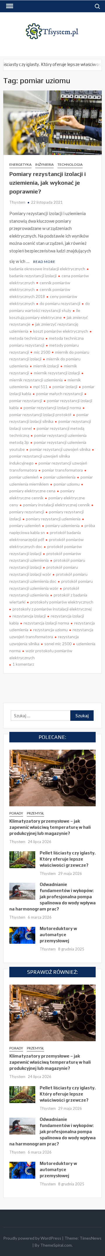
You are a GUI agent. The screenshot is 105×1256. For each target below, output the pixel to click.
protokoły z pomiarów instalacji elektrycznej (52, 608)
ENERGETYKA (20, 164)
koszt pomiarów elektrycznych (60, 331)
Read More (44, 261)
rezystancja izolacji (29, 615)
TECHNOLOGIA (70, 164)
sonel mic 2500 (57, 643)
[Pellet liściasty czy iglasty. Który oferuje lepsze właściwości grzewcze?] (22, 858)
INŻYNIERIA (44, 164)
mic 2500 (42, 352)
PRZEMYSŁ (35, 813)
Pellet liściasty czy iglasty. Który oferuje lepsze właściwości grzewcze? (68, 859)
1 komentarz (23, 664)
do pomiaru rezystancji (60, 303)
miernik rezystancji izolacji (57, 372)
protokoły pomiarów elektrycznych (61, 601)
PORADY (16, 813)
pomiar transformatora (62, 469)
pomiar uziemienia (59, 477)
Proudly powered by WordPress (32, 1238)
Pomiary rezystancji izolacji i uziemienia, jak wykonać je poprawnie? (47, 182)
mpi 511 (40, 386)
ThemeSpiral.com (56, 1245)
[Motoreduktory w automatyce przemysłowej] (22, 934)
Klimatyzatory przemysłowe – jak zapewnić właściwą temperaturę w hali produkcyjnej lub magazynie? (50, 827)
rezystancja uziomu (50, 629)
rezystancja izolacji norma (46, 622)
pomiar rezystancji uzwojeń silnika (60, 449)
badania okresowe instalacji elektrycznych (47, 268)
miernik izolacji (46, 365)
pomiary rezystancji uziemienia (53, 518)
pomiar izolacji (64, 386)
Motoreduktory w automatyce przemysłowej (58, 934)
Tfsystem (17, 202)
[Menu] (9, 6)
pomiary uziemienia (63, 525)
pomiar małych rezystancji (59, 393)
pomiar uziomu (67, 484)
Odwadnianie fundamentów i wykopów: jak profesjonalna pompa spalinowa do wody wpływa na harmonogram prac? (52, 896)
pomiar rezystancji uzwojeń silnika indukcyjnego (39, 459)
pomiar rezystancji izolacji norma (52, 407)
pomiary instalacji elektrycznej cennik (56, 504)
